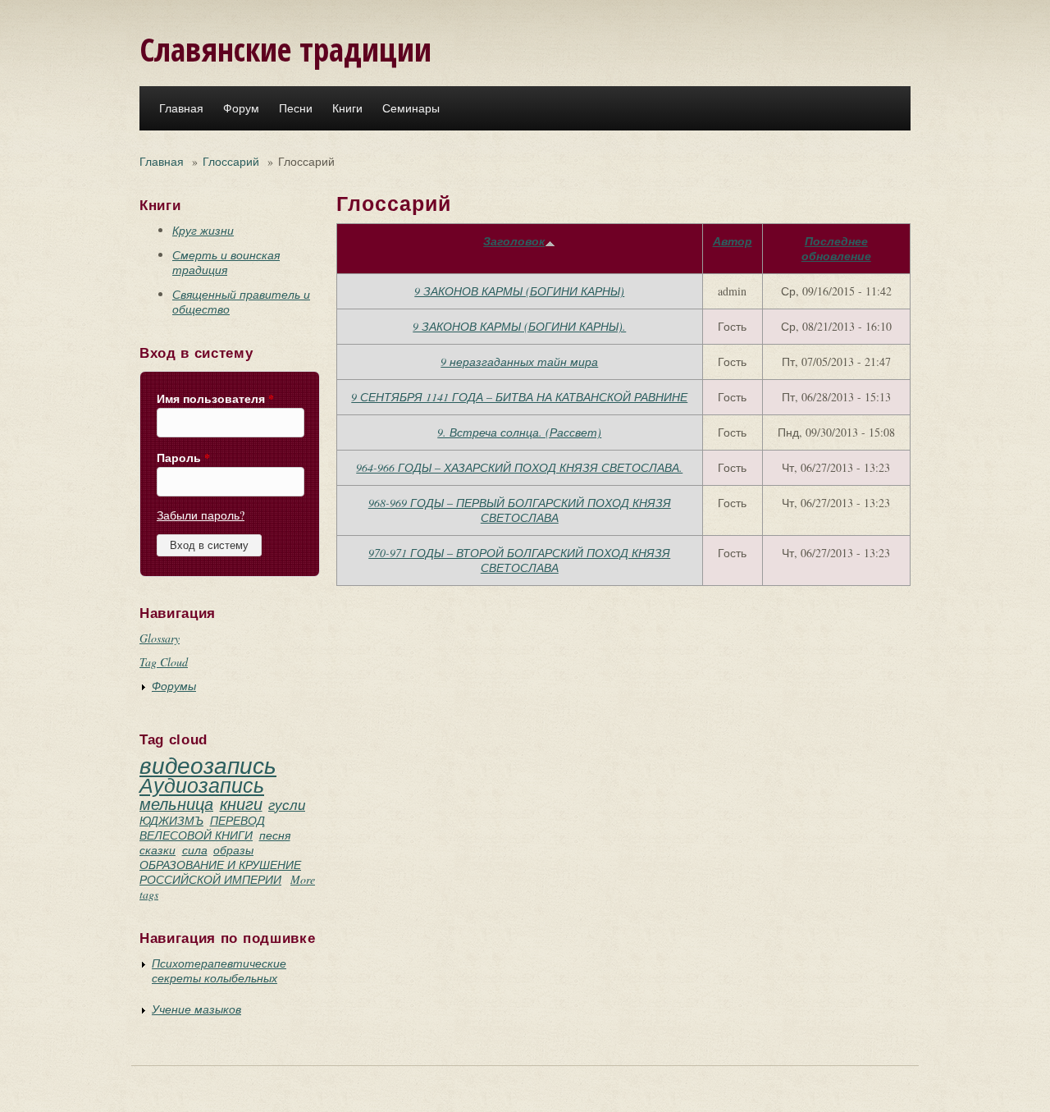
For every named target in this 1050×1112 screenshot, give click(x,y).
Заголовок (514, 241)
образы (233, 850)
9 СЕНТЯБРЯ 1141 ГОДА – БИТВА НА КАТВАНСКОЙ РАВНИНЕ (519, 397)
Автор (732, 241)
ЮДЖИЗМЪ (171, 820)
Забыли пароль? (200, 515)
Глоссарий (231, 161)
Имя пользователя (215, 398)
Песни (296, 108)
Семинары (411, 108)
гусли (286, 804)
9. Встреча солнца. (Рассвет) (519, 432)
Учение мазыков (196, 1009)
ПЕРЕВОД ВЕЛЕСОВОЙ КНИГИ (202, 827)
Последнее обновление (836, 248)
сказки (157, 850)
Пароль (183, 458)
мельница (176, 803)
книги (241, 803)
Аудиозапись (201, 785)
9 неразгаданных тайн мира (519, 361)
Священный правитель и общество (241, 301)
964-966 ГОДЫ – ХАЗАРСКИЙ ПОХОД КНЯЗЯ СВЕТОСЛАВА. (519, 467)
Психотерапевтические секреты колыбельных (219, 970)
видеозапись (207, 764)
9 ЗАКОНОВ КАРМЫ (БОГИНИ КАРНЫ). (519, 326)
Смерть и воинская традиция (226, 262)
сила (195, 850)
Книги (347, 108)
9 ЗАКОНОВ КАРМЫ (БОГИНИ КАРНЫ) (519, 291)
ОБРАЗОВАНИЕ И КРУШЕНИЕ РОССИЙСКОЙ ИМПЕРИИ (220, 872)
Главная (181, 108)
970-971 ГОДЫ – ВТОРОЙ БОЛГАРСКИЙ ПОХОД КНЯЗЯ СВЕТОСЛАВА (519, 560)
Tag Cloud (163, 662)
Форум (241, 108)
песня (274, 835)
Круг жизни (203, 230)
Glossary (159, 638)
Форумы (174, 685)
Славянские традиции (285, 49)
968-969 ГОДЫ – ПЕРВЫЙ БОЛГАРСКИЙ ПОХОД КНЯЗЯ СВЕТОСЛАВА (519, 510)
